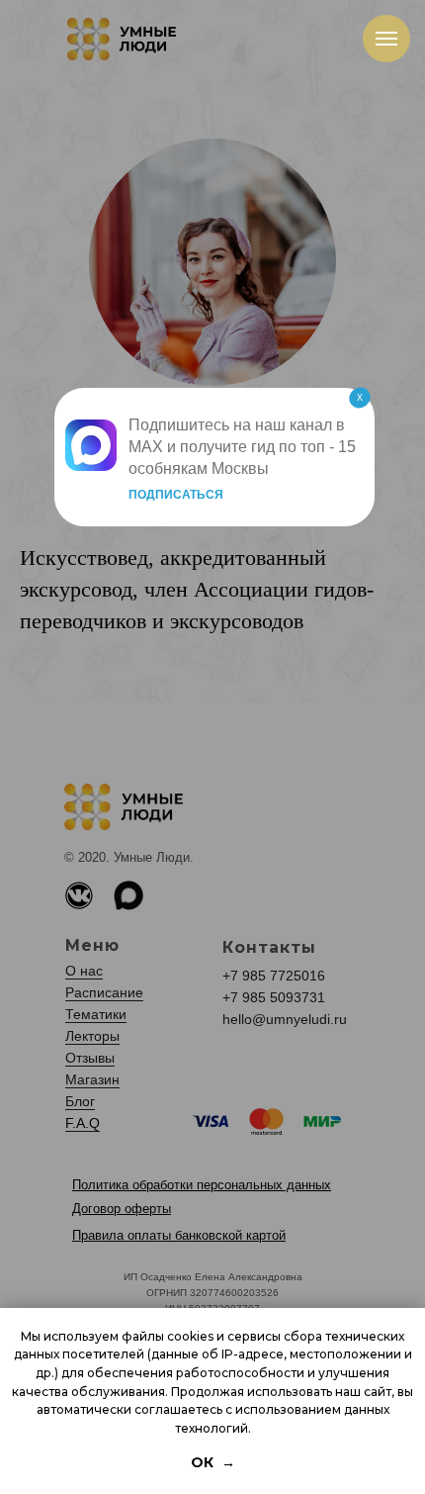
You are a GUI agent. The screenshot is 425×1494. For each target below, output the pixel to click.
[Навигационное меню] (386, 39)
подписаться (175, 495)
